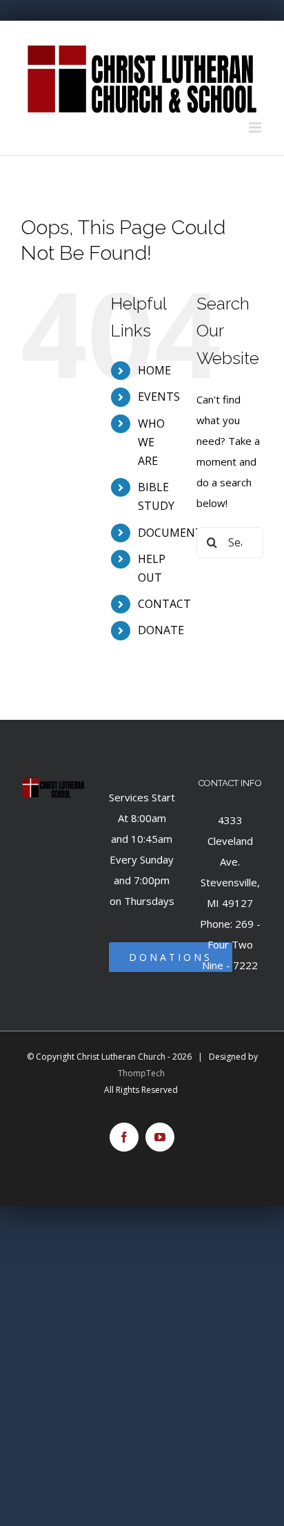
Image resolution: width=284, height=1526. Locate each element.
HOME (154, 370)
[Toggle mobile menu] (256, 127)
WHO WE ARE (151, 442)
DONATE (161, 630)
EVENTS (159, 396)
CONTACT (164, 603)
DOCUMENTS (173, 532)
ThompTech (141, 1073)
